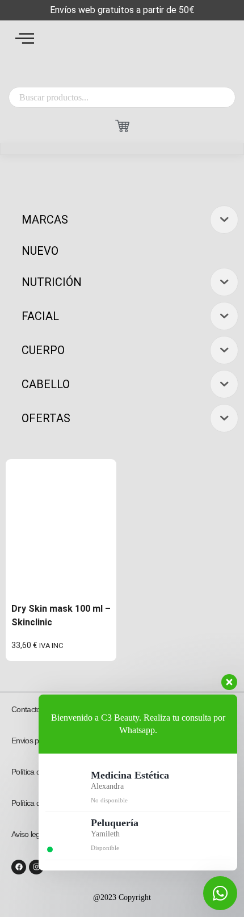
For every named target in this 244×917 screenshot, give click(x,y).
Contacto (25, 709)
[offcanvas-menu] (24, 38)
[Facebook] (18, 867)
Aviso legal (28, 834)
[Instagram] (36, 867)
